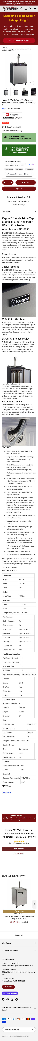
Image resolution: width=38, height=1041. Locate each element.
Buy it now (19, 189)
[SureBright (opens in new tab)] (31, 165)
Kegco (4, 108)
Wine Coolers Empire (12, 1036)
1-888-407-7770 (13, 963)
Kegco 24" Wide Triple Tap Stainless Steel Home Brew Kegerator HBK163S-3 (16, 49)
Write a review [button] (19, 849)
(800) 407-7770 (21, 148)
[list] (19, 70)
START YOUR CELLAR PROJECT (19, 40)
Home (3, 47)
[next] (34, 904)
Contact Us (8, 987)
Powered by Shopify (23, 1036)
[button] (19, 211)
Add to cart (25, 182)
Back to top (19, 935)
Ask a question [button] (19, 854)
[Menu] (35, 8)
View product (19, 911)
